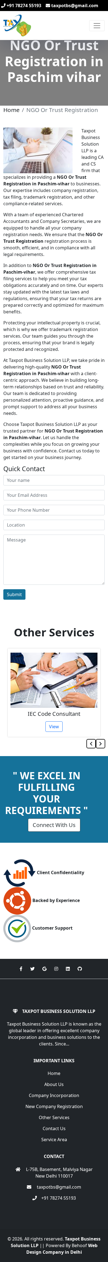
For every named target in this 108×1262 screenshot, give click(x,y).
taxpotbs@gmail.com (74, 5)
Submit (14, 594)
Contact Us (54, 1128)
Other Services (54, 1117)
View (54, 727)
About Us (54, 1084)
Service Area (54, 1139)
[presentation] (91, 744)
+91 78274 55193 (23, 5)
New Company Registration (54, 1106)
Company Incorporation (54, 1095)
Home (11, 110)
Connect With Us (54, 825)
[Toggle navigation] (97, 25)
